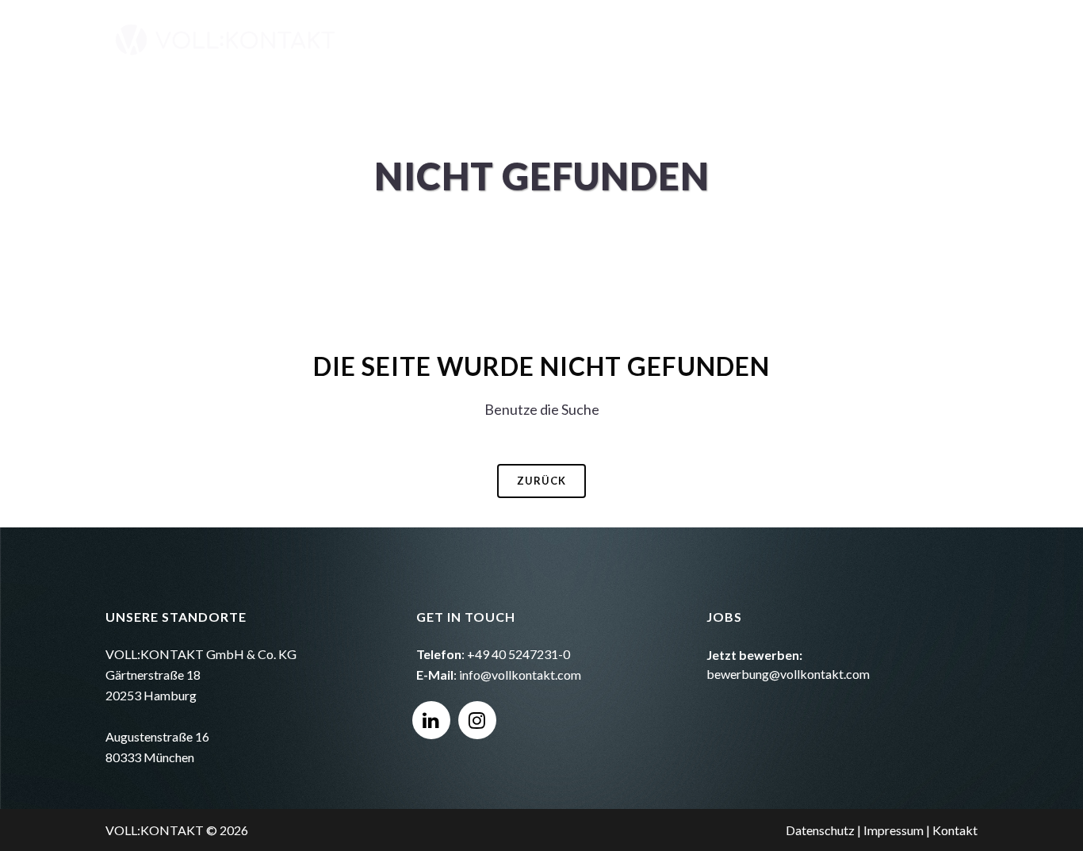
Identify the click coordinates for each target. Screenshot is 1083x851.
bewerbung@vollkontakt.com (788, 673)
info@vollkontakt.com (520, 674)
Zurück (541, 480)
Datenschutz (820, 830)
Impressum (893, 830)
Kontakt (955, 830)
